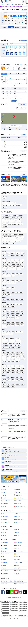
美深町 (4, 268)
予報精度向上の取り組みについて (13, 597)
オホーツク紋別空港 (6, 217)
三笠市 (4, 354)
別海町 (8, 299)
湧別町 (12, 292)
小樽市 (4, 366)
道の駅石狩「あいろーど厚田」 (8, 238)
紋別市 (4, 292)
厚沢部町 (18, 384)
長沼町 (22, 356)
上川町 (22, 262)
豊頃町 (21, 315)
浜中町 (17, 304)
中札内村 (17, 313)
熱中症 (3, 47)
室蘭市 (4, 322)
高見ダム (4, 207)
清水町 (8, 313)
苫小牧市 (8, 322)
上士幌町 (17, 311)
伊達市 (17, 322)
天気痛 (3, 50)
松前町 (12, 377)
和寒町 (14, 266)
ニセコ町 (4, 368)
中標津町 (13, 299)
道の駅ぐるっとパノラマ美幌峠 (8, 243)
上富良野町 (13, 264)
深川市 (22, 354)
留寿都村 (13, 368)
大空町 (14, 282)
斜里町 (17, 280)
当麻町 (9, 262)
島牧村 (8, 366)
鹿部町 (13, 379)
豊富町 (4, 255)
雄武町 (9, 294)
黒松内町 (17, 366)
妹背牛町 (23, 359)
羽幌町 (21, 273)
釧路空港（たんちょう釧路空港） (9, 219)
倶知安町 (4, 370)
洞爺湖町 (17, 324)
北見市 (4, 287)
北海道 (8, 4)
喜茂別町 (18, 368)
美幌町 (8, 280)
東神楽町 (4, 262)
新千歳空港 (20, 215)
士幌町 (12, 311)
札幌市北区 (12, 338)
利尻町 (12, 255)
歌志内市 (17, 354)
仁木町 (12, 372)
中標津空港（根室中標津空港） (15, 222)
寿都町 (12, 366)
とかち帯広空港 (20, 217)
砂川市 (12, 354)
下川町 (22, 266)
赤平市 (22, 352)
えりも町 (4, 334)
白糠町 (13, 306)
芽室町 (12, 313)
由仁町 (18, 356)
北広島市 (4, 347)
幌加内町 (18, 268)
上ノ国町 (13, 384)
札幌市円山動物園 (19, 238)
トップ (3, 4)
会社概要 (3, 615)
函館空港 (18, 219)
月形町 (8, 359)
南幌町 (4, 356)
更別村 (22, 313)
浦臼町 (12, 359)
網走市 (4, 280)
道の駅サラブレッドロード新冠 (8, 205)
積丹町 (4, 372)
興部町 (21, 292)
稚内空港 (13, 217)
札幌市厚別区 (11, 343)
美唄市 (13, 352)
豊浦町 (22, 322)
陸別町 (12, 317)
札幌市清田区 (5, 345)
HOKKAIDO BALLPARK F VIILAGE (9, 236)
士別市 (8, 260)
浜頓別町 (13, 253)
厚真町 (12, 324)
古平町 (8, 372)
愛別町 (17, 262)
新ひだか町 (10, 334)
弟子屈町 (4, 306)
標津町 (17, 299)
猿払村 (8, 253)
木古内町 (4, 379)
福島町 (17, 377)
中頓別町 (18, 253)
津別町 (12, 280)
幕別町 (12, 315)
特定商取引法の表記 (22, 615)
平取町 (8, 331)
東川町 (4, 264)
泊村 (17, 370)
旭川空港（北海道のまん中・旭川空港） (15, 224)
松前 (5, 144)
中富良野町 (19, 264)
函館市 (4, 377)
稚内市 (4, 253)
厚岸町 (12, 304)
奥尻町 (4, 386)
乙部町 (22, 384)
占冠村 (10, 266)
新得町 (4, 313)
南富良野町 (5, 266)
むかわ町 (4, 327)
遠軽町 (8, 292)
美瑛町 (8, 264)
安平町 (22, 324)
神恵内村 (21, 370)
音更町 (8, 311)
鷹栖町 (22, 260)
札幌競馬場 (15, 234)
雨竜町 (9, 361)
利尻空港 (14, 215)
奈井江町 (8, 356)
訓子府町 (8, 287)
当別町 (13, 347)
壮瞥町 (4, 324)
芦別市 (17, 352)
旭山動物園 (21, 234)
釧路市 (4, 304)
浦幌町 (17, 317)
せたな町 (13, 386)
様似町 (21, 331)
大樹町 (4, 315)
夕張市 (4, 352)
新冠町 (12, 331)
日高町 (4, 331)
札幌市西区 (5, 343)
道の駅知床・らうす (6, 241)
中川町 (14, 268)
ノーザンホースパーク (16, 241)
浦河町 (17, 331)
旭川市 (4, 260)
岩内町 (13, 370)
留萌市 (4, 273)
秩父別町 (4, 361)
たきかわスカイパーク (7, 215)
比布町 (13, 262)
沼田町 (17, 361)
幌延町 (22, 255)
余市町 (17, 372)
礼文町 (8, 255)
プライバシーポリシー (13, 615)
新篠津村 (18, 347)
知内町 (21, 377)
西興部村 (4, 294)
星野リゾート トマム (7, 234)
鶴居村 (9, 306)
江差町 (8, 384)
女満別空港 (5, 226)
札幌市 (4, 198)
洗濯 (3, 53)
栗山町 (4, 359)
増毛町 (8, 273)
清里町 (21, 280)
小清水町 (4, 282)
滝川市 (8, 354)
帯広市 (4, 311)
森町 (17, 379)
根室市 (4, 299)
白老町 (8, 324)
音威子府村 (9, 268)
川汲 (5, 147)
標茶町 (21, 304)
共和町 (9, 370)
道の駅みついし (19, 205)
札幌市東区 (17, 338)
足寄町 (8, 317)
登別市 (13, 322)
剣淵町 (18, 266)
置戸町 (13, 287)
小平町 (12, 273)
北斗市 (8, 377)
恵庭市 (19, 345)
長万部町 (21, 379)
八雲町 (4, 384)
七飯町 (9, 379)
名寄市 (12, 260)
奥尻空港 (4, 224)
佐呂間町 (9, 282)
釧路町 (8, 304)
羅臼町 (22, 299)
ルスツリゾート (21, 236)
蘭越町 (22, 366)
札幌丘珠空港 (5, 222)
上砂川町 (13, 356)
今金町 (8, 386)
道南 (12, 4)
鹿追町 (22, 311)
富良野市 (17, 260)
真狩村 (9, 368)
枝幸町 (22, 253)
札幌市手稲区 (17, 343)
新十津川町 (18, 359)
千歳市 (15, 345)
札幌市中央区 (5, 338)
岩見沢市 (8, 352)
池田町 (17, 315)
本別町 (4, 317)
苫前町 (17, 273)
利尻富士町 (18, 255)
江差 (5, 142)
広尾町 (8, 315)
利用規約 (7, 615)
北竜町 (13, 361)
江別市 (11, 345)
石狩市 (9, 347)
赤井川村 (21, 372)
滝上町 (17, 292)
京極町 (23, 368)
